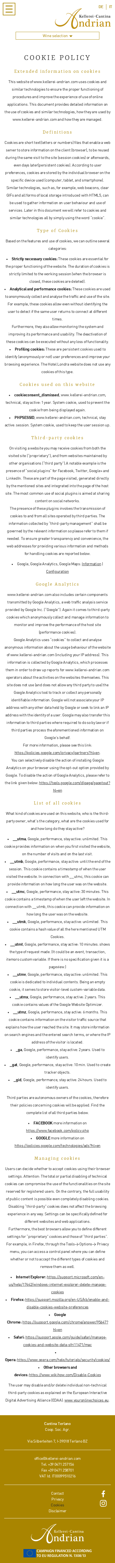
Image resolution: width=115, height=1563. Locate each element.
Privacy (57, 1499)
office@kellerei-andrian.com (57, 1458)
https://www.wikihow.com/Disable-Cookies (65, 1375)
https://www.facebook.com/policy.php (57, 1130)
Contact (57, 1493)
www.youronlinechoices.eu (86, 1400)
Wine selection (56, 36)
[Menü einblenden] (9, 9)
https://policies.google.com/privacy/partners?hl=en (57, 753)
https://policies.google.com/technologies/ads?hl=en (57, 1146)
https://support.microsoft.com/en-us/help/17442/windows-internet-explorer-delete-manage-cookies (57, 1284)
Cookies (57, 1505)
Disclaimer (57, 1511)
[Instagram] (103, 1504)
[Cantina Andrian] (83, 18)
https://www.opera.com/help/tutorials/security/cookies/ (63, 1360)
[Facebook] (103, 1495)
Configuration (57, 571)
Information (91, 564)
